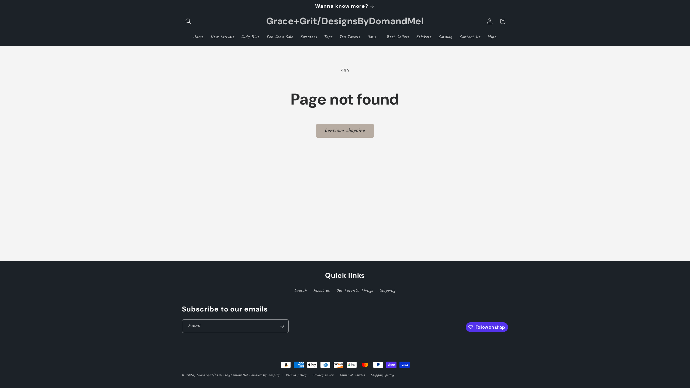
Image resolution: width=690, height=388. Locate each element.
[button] (188, 21)
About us (321, 290)
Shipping (387, 290)
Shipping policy (382, 375)
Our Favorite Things (354, 290)
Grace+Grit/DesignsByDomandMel (222, 375)
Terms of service (352, 375)
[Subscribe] (281, 326)
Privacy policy (323, 375)
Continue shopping (345, 130)
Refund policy (296, 375)
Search (301, 290)
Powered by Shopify (264, 375)
